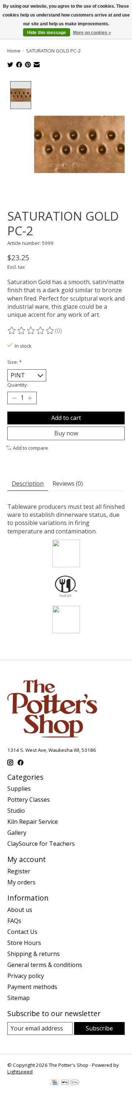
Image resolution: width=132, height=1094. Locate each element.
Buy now (66, 433)
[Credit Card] (54, 1083)
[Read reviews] (31, 330)
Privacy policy (25, 976)
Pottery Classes (28, 800)
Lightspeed (20, 1071)
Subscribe (99, 1028)
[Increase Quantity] (29, 398)
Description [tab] (28, 483)
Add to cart (66, 418)
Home (14, 50)
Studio (16, 811)
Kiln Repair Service (32, 822)
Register (18, 871)
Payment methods (32, 987)
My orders (21, 882)
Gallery (16, 833)
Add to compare (30, 448)
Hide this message (46, 32)
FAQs (14, 921)
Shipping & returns (33, 954)
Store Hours (24, 943)
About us (19, 910)
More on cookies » (92, 32)
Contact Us (22, 932)
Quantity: (17, 384)
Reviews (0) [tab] (67, 483)
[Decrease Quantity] (14, 398)
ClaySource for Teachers (41, 844)
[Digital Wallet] (70, 1083)
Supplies (19, 789)
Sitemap (18, 998)
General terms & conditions (44, 965)
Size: (14, 362)
